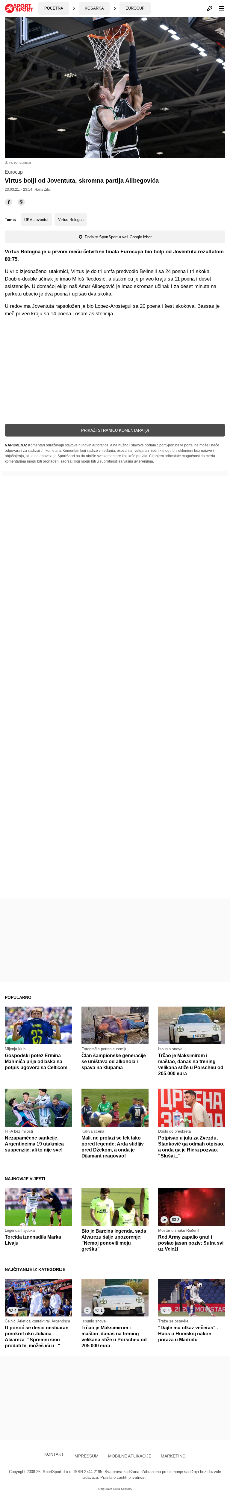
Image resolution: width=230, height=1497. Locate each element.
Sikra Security (122, 1488)
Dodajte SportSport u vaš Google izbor (118, 237)
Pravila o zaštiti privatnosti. (124, 1477)
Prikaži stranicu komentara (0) (115, 430)
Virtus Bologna (71, 219)
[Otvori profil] (210, 8)
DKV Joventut (36, 219)
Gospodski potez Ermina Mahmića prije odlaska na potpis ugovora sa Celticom (36, 1061)
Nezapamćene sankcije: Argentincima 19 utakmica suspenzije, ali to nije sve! (34, 1143)
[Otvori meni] (219, 8)
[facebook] (8, 202)
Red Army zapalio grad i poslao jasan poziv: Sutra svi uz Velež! (190, 1242)
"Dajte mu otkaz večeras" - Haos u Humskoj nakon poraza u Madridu (188, 1333)
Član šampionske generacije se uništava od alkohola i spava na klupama (113, 1061)
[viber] (21, 202)
